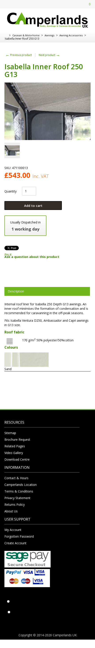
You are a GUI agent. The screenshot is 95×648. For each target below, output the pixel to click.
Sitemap (10, 433)
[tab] (47, 291)
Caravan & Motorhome (26, 35)
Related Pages (14, 446)
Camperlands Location (20, 485)
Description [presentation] (16, 291)
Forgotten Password (19, 536)
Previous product (19, 55)
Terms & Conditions (18, 491)
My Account (12, 530)
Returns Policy (14, 504)
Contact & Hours (16, 478)
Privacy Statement (17, 498)
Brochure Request (17, 439)
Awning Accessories (71, 35)
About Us (11, 511)
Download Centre (17, 459)
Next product (49, 55)
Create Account (15, 543)
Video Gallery (13, 453)
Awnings (49, 35)
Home (6, 35)
